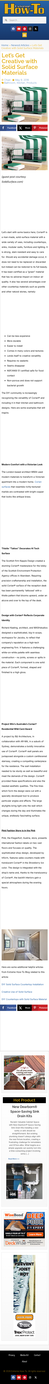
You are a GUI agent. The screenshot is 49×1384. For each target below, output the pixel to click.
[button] (24, 35)
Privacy (12, 1355)
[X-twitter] (35, 28)
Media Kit (24, 1355)
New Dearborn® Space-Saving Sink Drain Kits (24, 1111)
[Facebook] (13, 28)
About (24, 1361)
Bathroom (9, 82)
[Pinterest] (24, 28)
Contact (37, 1355)
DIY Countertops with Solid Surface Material (24, 999)
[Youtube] (18, 28)
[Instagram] (30, 28)
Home (4, 45)
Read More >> (13, 1159)
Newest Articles (20, 45)
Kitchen (21, 82)
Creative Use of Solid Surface (17, 991)
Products (32, 82)
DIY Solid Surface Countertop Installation (23, 984)
